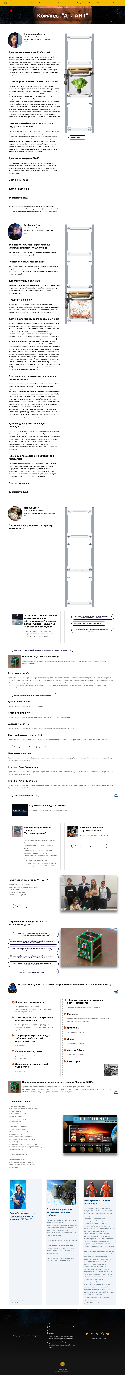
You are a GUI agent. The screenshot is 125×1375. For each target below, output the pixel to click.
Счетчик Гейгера (18, 179)
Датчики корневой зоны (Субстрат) (29, 52)
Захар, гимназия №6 (18, 724)
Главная (34, 3)
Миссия (91, 3)
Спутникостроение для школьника (47, 805)
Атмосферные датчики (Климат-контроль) (33, 81)
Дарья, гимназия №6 (19, 701)
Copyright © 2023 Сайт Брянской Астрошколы (62, 1370)
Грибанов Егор (32, 225)
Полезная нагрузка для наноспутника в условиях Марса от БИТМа (57, 1082)
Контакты (116, 3)
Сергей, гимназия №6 (19, 712)
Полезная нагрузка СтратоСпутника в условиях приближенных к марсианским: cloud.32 (65, 984)
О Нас (99, 3)
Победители (81, 3)
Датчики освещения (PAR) (24, 158)
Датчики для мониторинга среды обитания (34, 318)
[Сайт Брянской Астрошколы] (5, 3)
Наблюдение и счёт (20, 299)
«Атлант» (107, 3)
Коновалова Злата (34, 34)
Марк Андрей (31, 507)
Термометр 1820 (18, 197)
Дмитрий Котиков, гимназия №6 (25, 735)
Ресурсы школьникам (47, 3)
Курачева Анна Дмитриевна (23, 767)
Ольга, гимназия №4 (18, 673)
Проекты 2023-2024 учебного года (40, 656)
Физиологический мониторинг (26, 261)
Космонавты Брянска (66, 3)
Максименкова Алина (19, 753)
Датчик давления (19, 188)
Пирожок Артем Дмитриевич (23, 781)
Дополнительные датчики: (24, 280)
